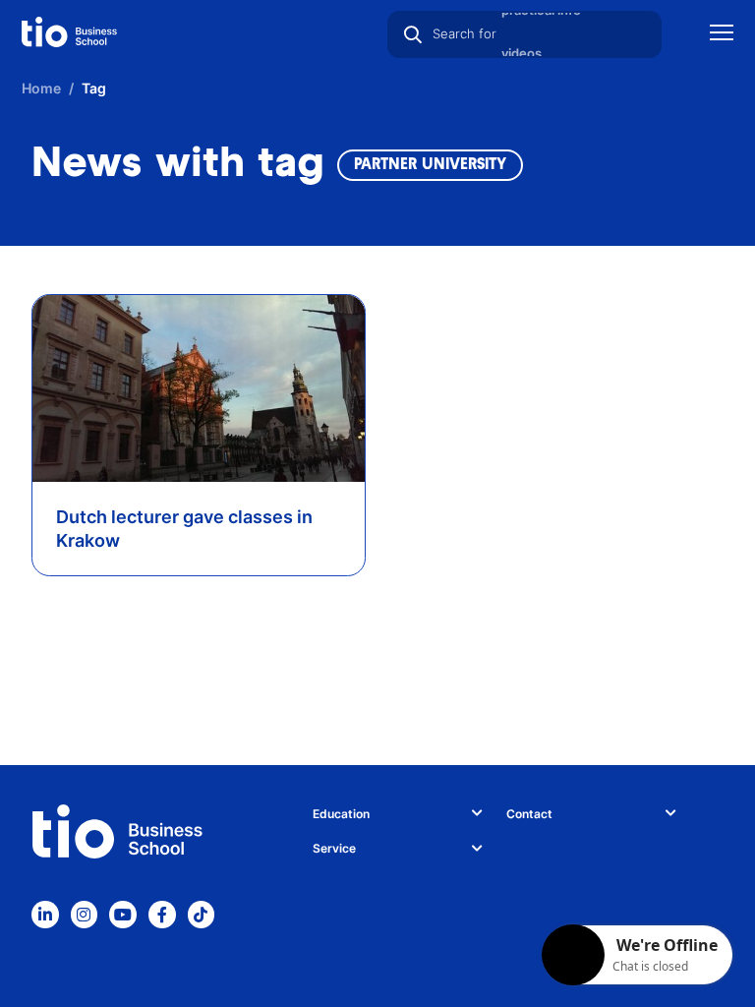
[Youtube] (123, 914)
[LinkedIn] (45, 914)
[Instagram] (84, 914)
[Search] (412, 34)
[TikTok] (201, 914)
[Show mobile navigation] (721, 35)
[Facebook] (162, 914)
